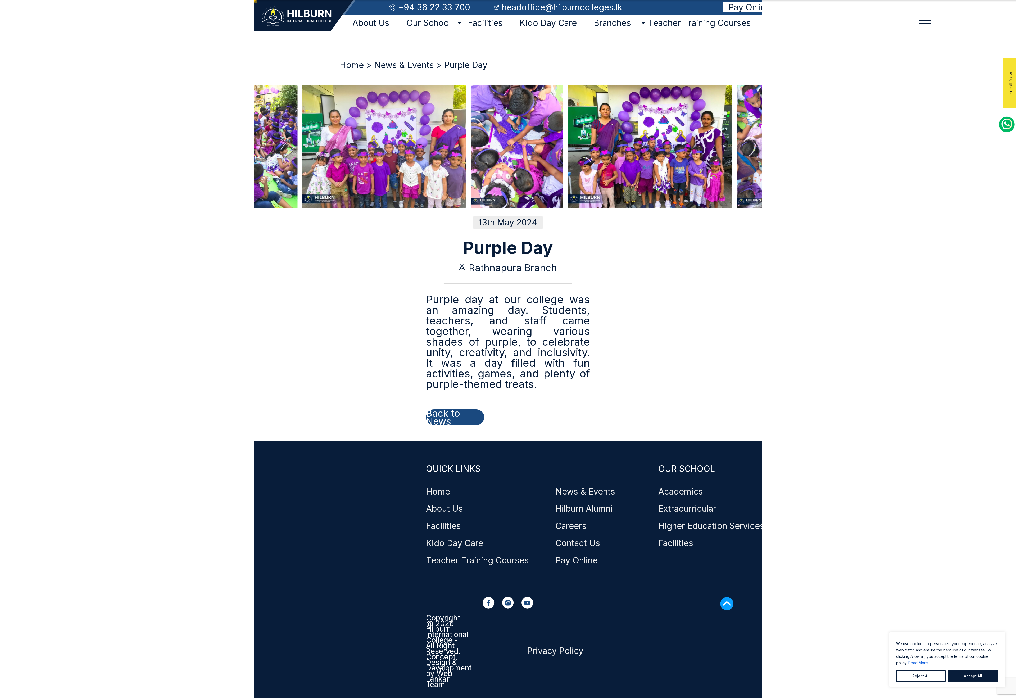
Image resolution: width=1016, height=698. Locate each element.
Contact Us (577, 543)
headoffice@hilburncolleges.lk (562, 7)
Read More (918, 662)
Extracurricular (687, 509)
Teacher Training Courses (699, 23)
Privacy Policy (555, 651)
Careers (571, 526)
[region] (947, 659)
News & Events (404, 65)
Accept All (973, 676)
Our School (428, 23)
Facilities (485, 23)
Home (352, 65)
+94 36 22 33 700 (434, 7)
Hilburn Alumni (584, 509)
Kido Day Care (548, 23)
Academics (680, 491)
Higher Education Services (711, 526)
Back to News (443, 417)
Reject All (920, 676)
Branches (612, 23)
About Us (370, 23)
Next (256, 138)
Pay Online (749, 7)
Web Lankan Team (439, 679)
